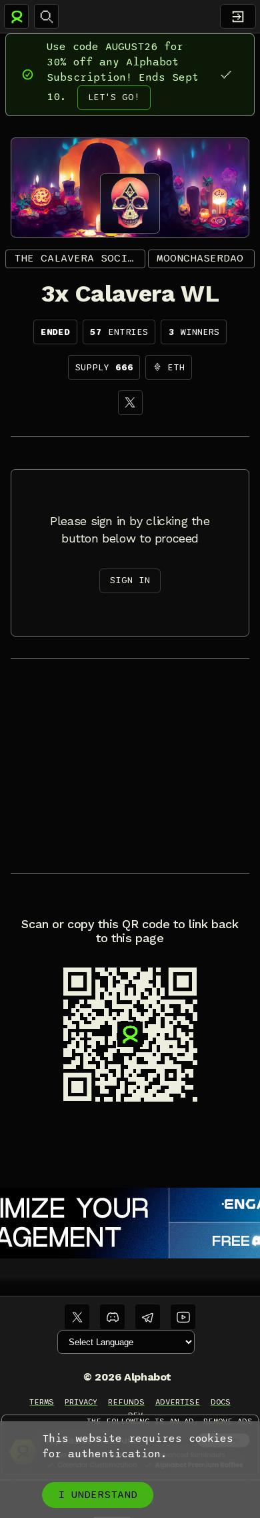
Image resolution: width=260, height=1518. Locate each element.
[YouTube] (183, 1316)
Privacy (81, 1402)
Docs (221, 1402)
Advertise (177, 1402)
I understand (97, 1494)
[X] (130, 402)
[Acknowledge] (225, 74)
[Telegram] (147, 1316)
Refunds (126, 1402)
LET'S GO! (114, 97)
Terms (41, 1402)
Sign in (130, 580)
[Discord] (112, 1316)
